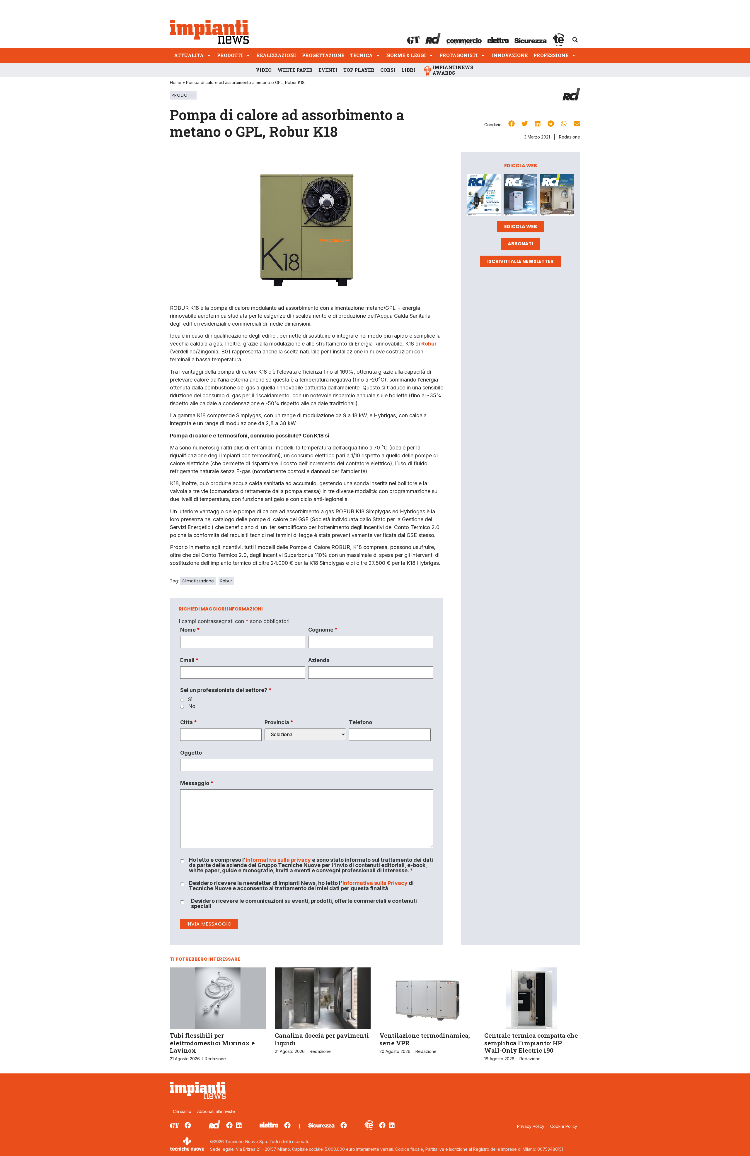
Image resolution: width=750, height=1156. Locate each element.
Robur (226, 581)
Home (175, 82)
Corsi (388, 70)
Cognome (323, 629)
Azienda (319, 660)
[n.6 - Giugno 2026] (521, 196)
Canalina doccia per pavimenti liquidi (322, 1039)
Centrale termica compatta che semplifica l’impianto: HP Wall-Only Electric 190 (531, 1042)
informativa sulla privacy (278, 860)
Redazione (569, 136)
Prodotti (230, 55)
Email (189, 660)
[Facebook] (188, 1125)
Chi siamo (182, 1111)
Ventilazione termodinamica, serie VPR (424, 1039)
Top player (358, 70)
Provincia (279, 722)
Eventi (328, 70)
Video (264, 70)
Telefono (360, 722)
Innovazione (509, 55)
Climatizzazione (198, 581)
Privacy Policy (530, 1126)
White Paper (295, 70)
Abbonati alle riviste (216, 1111)
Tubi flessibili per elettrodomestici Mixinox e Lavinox (212, 1042)
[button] (575, 40)
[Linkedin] (239, 1125)
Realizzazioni (276, 55)
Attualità (189, 55)
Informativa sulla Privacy (375, 883)
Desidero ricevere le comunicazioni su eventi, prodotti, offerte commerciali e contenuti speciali (304, 903)
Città (188, 722)
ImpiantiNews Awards (452, 70)
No (191, 706)
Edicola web (520, 226)
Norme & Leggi (406, 55)
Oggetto (191, 752)
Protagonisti (458, 55)
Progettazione (323, 55)
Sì (190, 699)
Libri (408, 70)
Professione (550, 55)
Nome (190, 629)
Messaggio (196, 783)
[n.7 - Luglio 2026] (484, 196)
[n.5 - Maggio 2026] (557, 196)
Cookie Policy (563, 1126)
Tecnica (361, 55)
